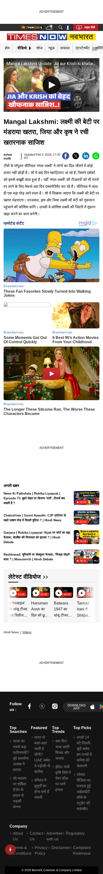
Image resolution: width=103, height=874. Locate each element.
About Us (18, 836)
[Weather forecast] (50, 27)
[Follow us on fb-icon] (29, 707)
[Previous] (12, 592)
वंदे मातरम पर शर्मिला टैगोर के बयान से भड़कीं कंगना (19, 792)
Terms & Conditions (22, 850)
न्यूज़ (51, 48)
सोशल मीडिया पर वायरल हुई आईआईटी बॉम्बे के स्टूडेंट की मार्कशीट (84, 791)
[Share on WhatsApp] (95, 158)
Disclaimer (61, 848)
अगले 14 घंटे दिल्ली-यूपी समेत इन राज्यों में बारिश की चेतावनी (84, 751)
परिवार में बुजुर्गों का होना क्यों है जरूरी (41, 788)
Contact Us (36, 836)
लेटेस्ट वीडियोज (24, 576)
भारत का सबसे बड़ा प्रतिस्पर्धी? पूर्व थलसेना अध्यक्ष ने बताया (21, 755)
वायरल (65, 48)
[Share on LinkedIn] (85, 158)
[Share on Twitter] (75, 158)
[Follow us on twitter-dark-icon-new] (42, 707)
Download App (77, 707)
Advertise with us (54, 836)
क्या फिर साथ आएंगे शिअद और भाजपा (62, 749)
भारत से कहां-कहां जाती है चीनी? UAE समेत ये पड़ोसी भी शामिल (42, 754)
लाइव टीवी (89, 27)
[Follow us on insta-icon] (55, 707)
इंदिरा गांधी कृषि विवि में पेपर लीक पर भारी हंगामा (63, 778)
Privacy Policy (41, 850)
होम (7, 48)
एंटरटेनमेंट (83, 48)
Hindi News (11, 632)
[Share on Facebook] (65, 158)
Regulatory (75, 833)
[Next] (90, 592)
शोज (39, 48)
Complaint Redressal (82, 850)
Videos (26, 632)
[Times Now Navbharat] (51, 37)
